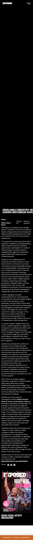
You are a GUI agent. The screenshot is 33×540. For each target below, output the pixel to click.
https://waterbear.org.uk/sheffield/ (14, 461)
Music (3, 219)
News (3, 225)
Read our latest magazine (16, 537)
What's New (5, 223)
